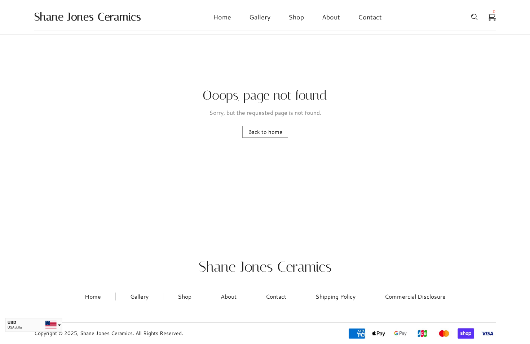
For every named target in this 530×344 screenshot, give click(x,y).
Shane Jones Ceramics (265, 266)
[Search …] (474, 17)
